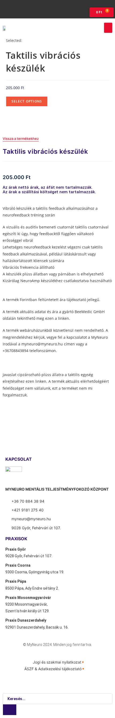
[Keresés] (10, 709)
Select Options (26, 101)
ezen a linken (57, 318)
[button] (108, 28)
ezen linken (36, 381)
